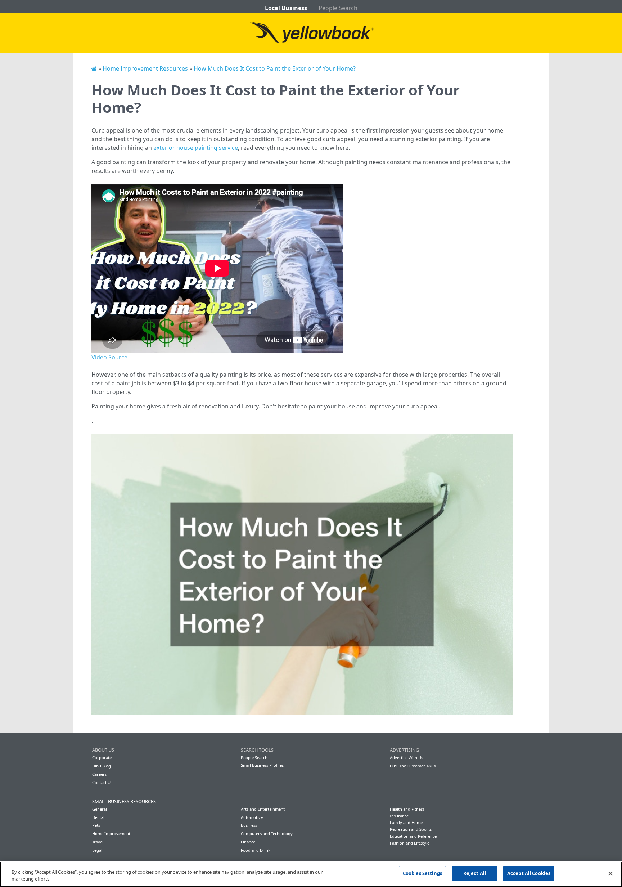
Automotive (252, 817)
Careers (99, 774)
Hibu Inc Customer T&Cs (413, 766)
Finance (248, 842)
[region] (311, 874)
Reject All (474, 873)
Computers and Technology (267, 833)
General (99, 809)
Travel (97, 842)
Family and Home (406, 822)
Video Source (109, 357)
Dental (98, 817)
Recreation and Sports (411, 829)
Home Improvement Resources (145, 68)
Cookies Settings (422, 873)
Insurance (399, 816)
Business (249, 825)
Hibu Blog (101, 766)
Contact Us (102, 782)
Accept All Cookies (528, 873)
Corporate (102, 757)
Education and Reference (413, 836)
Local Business (286, 8)
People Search (338, 8)
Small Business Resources (124, 801)
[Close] (610, 873)
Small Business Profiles (262, 765)
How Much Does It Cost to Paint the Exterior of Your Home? (275, 68)
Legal (97, 850)
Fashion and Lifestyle (409, 843)
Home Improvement (111, 833)
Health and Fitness (407, 809)
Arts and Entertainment (263, 809)
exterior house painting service (195, 148)
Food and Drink (255, 850)
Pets (96, 825)
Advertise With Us (406, 757)
